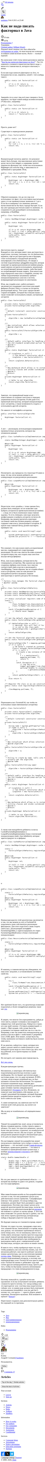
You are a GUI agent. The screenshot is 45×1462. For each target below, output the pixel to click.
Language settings (8, 1458)
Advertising (10, 1442)
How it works (11, 1421)
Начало (12, 1297)
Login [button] (3, 15)
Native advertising (13, 1444)
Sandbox (9, 1413)
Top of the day (7, 1382)
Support (19, 1458)
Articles (9, 1405)
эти (5, 1009)
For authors (10, 1424)
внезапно (38, 1209)
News (8, 1407)
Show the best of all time (10, 1386)
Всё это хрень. (7, 1062)
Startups (9, 1449)
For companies (11, 1426)
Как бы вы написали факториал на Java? (18, 62)
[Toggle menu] (2, 2)
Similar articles (19, 1382)
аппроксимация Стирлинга (19, 1152)
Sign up (9, 1397)
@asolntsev (19, 1358)
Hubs (8, 1409)
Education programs (13, 1447)
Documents (10, 1428)
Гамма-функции (35, 1145)
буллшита (17, 1090)
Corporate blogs (12, 1440)
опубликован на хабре (9, 51)
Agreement (10, 1430)
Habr (14, 1460)
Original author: (13, 47)
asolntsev (4, 20)
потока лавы (6, 1256)
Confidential (10, 1432)
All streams (9, 2)
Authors (9, 1411)
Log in (8, 1395)
